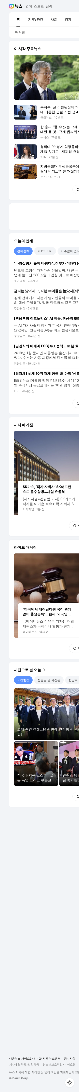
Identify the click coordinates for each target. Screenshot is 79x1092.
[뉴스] (18, 6)
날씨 (49, 6)
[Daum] (12, 6)
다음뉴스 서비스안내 (22, 1058)
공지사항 (69, 1058)
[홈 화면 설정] (69, 1082)
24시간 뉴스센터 (49, 1058)
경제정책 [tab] (23, 251)
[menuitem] (18, 19)
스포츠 (39, 6)
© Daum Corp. (19, 1078)
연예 (29, 6)
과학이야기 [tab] (45, 251)
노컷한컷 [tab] (23, 680)
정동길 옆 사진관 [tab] (48, 680)
